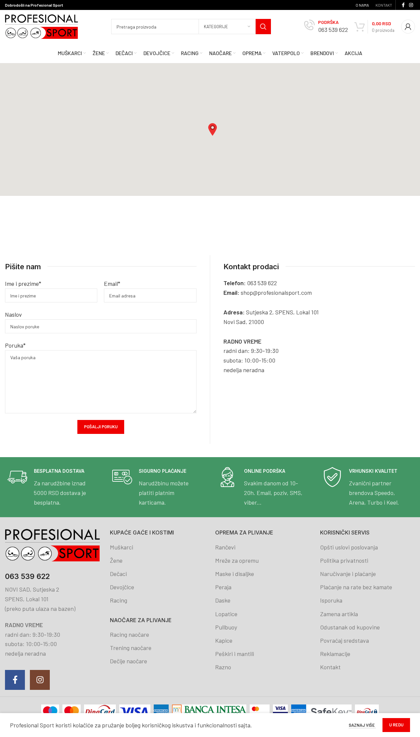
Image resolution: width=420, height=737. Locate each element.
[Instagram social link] (411, 5)
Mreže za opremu (237, 560)
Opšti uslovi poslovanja (349, 547)
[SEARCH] (263, 26)
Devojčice (122, 587)
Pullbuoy (226, 627)
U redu (396, 724)
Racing (118, 600)
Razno (223, 667)
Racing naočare (129, 634)
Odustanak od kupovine (350, 627)
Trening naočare (130, 647)
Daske (222, 600)
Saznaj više (362, 725)
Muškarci (121, 547)
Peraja (223, 587)
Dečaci (118, 573)
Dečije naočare (128, 661)
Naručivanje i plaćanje (348, 573)
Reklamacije (335, 653)
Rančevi (225, 547)
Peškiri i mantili (234, 653)
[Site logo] (41, 26)
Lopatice (226, 613)
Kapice (223, 640)
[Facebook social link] (403, 5)
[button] (212, 129)
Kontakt (330, 667)
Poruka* (15, 345)
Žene (116, 560)
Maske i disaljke (234, 573)
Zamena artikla (339, 613)
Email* (112, 283)
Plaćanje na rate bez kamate (356, 587)
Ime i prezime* (23, 283)
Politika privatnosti (344, 560)
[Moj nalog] (408, 26)
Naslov (13, 314)
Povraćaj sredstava (344, 640)
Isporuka (331, 600)
